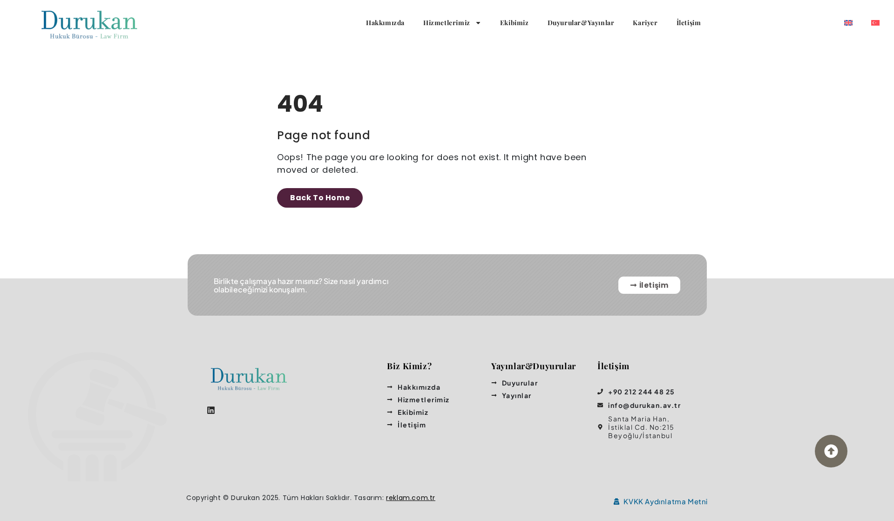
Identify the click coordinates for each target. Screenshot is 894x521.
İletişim (689, 22)
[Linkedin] (211, 410)
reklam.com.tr (410, 497)
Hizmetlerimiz (446, 22)
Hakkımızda (385, 22)
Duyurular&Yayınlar (581, 22)
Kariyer (645, 22)
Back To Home (320, 197)
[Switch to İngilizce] (848, 23)
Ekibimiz (514, 22)
